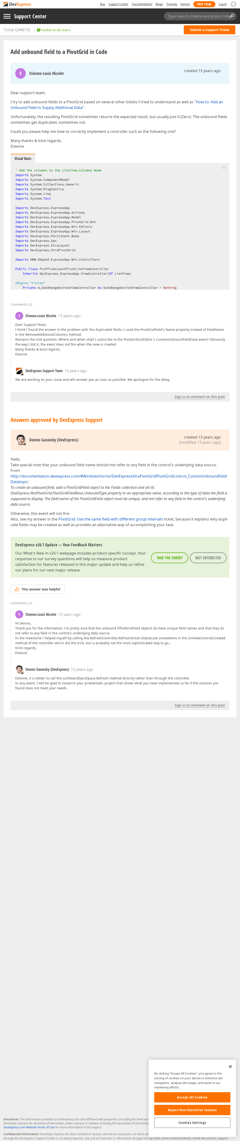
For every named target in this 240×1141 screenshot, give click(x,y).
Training (171, 4)
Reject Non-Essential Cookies (192, 1110)
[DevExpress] (18, 4)
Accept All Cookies (192, 1097)
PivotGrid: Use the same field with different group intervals (110, 519)
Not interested (208, 557)
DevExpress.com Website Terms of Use (29, 1127)
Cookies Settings (192, 1123)
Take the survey (170, 557)
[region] (192, 1098)
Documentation (142, 4)
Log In (223, 4)
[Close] (230, 1066)
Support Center (118, 4)
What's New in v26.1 (41, 553)
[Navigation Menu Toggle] (7, 16)
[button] (224, 167)
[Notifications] (233, 4)
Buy (102, 4)
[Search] (231, 16)
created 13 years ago (202, 70)
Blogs (159, 4)
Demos (185, 4)
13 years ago (69, 315)
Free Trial (204, 4)
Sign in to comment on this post (200, 396)
